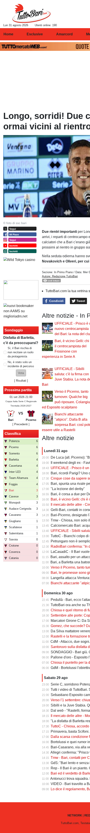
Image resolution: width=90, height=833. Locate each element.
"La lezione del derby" (68, 489)
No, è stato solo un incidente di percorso (21, 364)
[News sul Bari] (31, 13)
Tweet (80, 301)
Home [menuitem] (8, 34)
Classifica (13, 433)
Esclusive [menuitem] (35, 34)
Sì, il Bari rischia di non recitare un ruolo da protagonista (20, 352)
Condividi (56, 301)
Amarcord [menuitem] (64, 34)
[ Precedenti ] (20, 424)
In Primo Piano (63, 272)
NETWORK (75, 815)
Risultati (21, 380)
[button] (21, 373)
